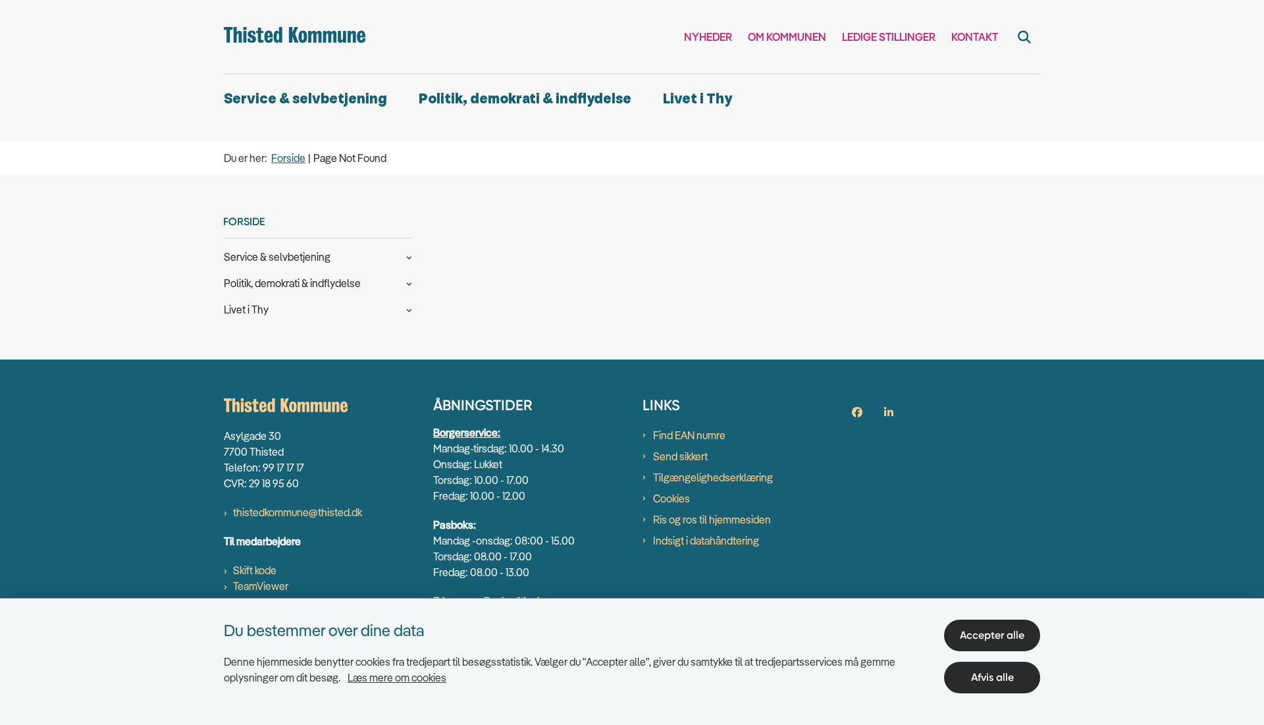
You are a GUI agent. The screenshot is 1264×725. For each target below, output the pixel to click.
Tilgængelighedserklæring (713, 477)
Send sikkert (680, 456)
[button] (406, 256)
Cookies (671, 498)
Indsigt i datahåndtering (706, 540)
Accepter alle (992, 635)
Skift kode (254, 570)
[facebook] (857, 412)
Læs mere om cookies (397, 677)
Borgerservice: (466, 432)
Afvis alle (992, 677)
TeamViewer (260, 586)
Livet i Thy (697, 99)
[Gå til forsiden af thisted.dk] (294, 37)
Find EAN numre (689, 435)
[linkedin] (889, 412)
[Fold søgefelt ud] (1024, 37)
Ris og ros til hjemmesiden (712, 519)
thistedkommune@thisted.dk (297, 512)
